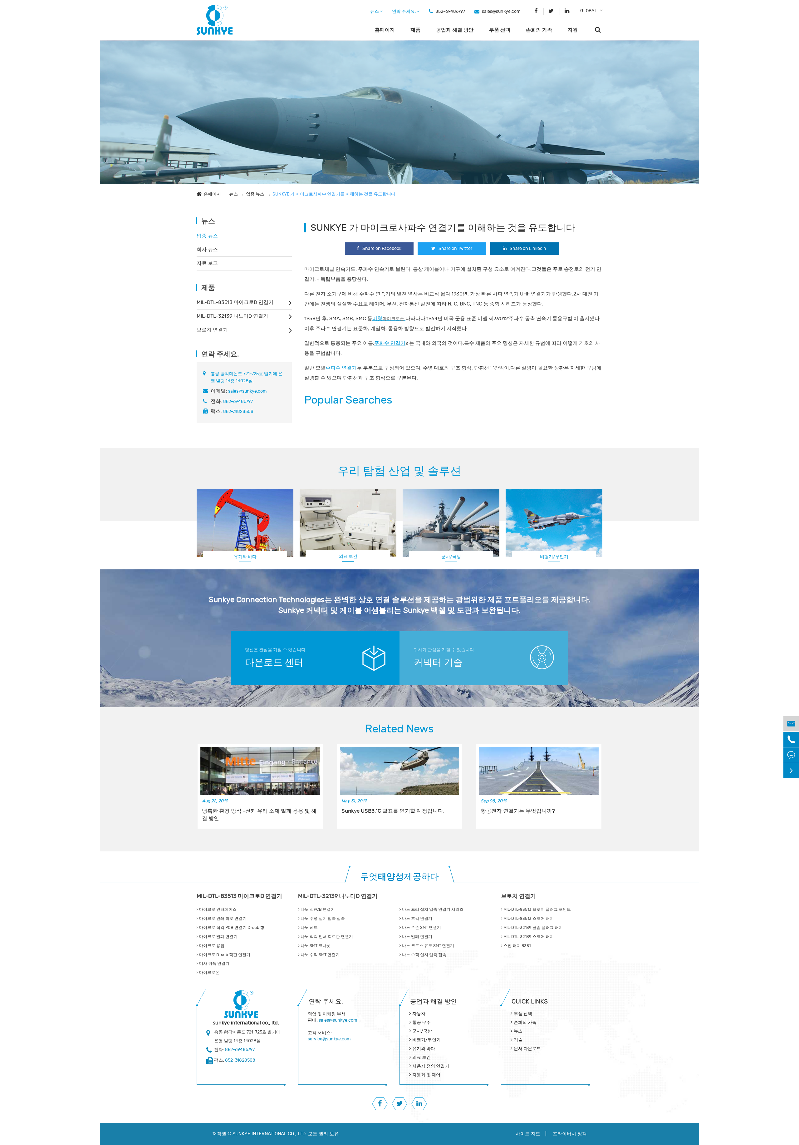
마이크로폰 (208, 972)
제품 (415, 30)
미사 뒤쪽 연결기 (213, 963)
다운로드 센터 (274, 662)
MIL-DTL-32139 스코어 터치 (528, 936)
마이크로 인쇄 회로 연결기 (222, 918)
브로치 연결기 (212, 330)
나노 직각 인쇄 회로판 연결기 (326, 936)
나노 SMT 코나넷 (315, 945)
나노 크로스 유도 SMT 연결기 (427, 945)
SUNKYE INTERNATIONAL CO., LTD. (270, 1134)
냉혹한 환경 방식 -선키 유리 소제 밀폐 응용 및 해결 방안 (259, 815)
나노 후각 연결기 (416, 918)
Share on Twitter (455, 248)
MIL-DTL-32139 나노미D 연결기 (232, 316)
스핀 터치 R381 (516, 945)
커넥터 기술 (438, 662)
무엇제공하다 (399, 877)
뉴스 (375, 11)
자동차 (418, 1013)
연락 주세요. (404, 11)
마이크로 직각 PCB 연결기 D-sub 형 (231, 927)
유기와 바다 (245, 556)
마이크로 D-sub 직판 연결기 (224, 954)
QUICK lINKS (530, 1001)
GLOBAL (588, 10)
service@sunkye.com (329, 1039)
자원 (573, 30)
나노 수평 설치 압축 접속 (322, 918)
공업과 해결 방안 (454, 30)
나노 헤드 (309, 927)
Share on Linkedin (528, 248)
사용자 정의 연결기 (554, 556)
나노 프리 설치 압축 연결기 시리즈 (432, 909)
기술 (518, 1040)
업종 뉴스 (255, 194)
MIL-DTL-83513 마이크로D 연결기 (235, 302)
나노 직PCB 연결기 (317, 909)
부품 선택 (499, 30)
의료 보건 (348, 556)
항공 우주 (421, 1022)
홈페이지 (385, 30)
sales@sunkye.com (501, 11)
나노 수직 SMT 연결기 (320, 954)
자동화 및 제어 (426, 1075)
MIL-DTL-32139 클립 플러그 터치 (532, 927)
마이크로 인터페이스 (217, 909)
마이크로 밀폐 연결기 (218, 936)
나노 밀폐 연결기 (416, 936)
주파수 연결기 (389, 343)
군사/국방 (451, 556)
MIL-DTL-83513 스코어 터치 (528, 918)
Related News (399, 729)
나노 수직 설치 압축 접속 (423, 954)
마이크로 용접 (211, 945)
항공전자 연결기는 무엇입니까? (518, 811)
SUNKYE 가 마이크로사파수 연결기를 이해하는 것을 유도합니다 (333, 194)
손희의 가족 (539, 30)
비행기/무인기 (426, 1040)
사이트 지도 (528, 1134)
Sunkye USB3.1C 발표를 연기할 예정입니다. (392, 811)
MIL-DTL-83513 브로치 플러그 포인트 (536, 909)
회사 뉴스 (207, 249)
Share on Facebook (381, 248)
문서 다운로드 (527, 1048)
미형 (388, 318)
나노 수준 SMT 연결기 (421, 927)
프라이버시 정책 (570, 1134)
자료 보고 (207, 263)
